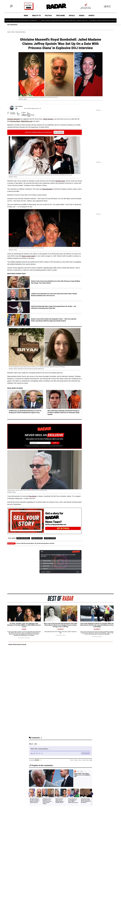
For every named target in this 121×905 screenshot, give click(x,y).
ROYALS (72, 15)
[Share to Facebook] (12, 113)
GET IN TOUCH (63, 528)
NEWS (26, 15)
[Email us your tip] (28, 9)
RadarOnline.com (26, 121)
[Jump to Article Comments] (8, 113)
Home (8, 31)
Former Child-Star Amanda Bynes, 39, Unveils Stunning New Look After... (35, 543)
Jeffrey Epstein (48, 119)
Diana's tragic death (28, 256)
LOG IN (108, 6)
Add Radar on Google (29, 114)
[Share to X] (18, 113)
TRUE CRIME (60, 15)
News (12, 31)
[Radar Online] (56, 6)
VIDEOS (81, 15)
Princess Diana (15, 121)
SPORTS (91, 15)
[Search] (11, 7)
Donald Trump (60, 181)
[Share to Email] (28, 113)
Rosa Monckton (47, 189)
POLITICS (48, 15)
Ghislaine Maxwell (20, 31)
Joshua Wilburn (19, 106)
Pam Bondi (32, 496)
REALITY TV (36, 15)
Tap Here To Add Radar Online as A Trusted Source (38, 132)
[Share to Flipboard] (23, 113)
